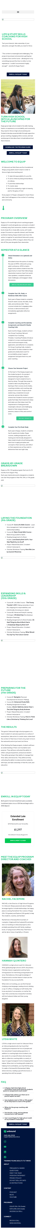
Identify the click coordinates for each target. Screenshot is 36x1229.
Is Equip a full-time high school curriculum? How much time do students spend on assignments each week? (18, 1089)
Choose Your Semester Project (18, 368)
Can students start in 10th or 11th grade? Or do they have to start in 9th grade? (19, 1101)
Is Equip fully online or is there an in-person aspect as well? (17, 1095)
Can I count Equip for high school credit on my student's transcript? (18, 1118)
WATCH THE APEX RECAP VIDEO (21, 284)
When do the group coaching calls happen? (16, 1108)
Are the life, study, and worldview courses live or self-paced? (16, 1113)
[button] (18, 12)
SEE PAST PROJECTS (25, 418)
